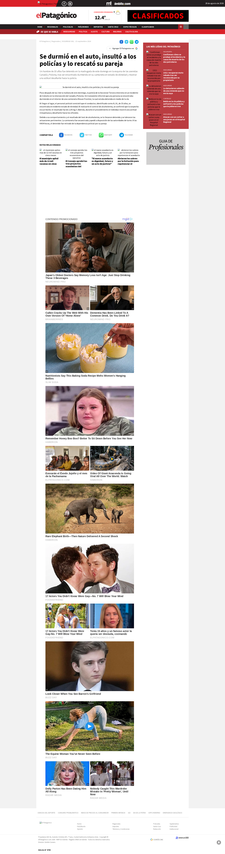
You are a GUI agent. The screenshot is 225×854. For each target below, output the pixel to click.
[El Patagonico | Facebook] (64, 3)
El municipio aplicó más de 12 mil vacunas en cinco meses (49, 162)
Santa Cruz (113, 27)
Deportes (98, 27)
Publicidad (173, 826)
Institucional (174, 829)
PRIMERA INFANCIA (118, 813)
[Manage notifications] (219, 842)
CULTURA (105, 31)
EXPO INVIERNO (154, 813)
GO (129, 813)
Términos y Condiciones (121, 829)
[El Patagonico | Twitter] (49, 3)
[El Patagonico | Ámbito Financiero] (122, 3)
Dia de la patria (139, 813)
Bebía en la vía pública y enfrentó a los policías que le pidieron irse (174, 104)
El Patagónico (45, 41)
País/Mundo (83, 27)
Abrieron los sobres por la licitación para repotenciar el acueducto (128, 162)
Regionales (52, 27)
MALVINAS (117, 31)
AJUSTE (94, 31)
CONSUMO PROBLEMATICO (68, 813)
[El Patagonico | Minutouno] (109, 3)
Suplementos (174, 824)
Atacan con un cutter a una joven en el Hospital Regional (174, 119)
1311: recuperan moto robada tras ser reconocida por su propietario (173, 76)
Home (39, 27)
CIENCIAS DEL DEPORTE (46, 813)
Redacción (157, 829)
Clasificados (148, 27)
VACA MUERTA (167, 52)
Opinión (80, 829)
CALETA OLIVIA (131, 31)
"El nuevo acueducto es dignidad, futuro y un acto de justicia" (102, 161)
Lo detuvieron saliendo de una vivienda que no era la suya (173, 91)
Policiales (68, 27)
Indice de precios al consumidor (95, 813)
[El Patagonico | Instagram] (70, 3)
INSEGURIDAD (69, 31)
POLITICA (83, 31)
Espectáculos (130, 27)
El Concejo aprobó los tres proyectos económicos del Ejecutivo (76, 165)
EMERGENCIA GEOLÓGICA (173, 813)
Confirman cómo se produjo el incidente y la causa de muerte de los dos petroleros (174, 58)
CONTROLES (167, 98)
